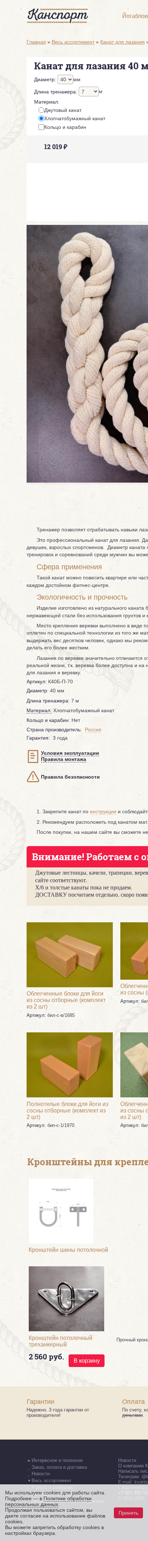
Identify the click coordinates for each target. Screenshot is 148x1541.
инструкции (103, 811)
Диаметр (45, 79)
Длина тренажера (55, 92)
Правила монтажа (63, 759)
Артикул (37, 681)
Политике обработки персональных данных (48, 1501)
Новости (127, 1460)
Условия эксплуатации (70, 753)
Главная (36, 42)
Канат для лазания (122, 42)
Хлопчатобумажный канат (74, 118)
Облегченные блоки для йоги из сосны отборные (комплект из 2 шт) (66, 1000)
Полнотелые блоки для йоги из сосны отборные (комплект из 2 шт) (67, 1110)
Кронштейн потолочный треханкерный (60, 1341)
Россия (93, 729)
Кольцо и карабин (65, 127)
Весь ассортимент (73, 42)
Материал (46, 102)
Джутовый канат (63, 110)
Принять (128, 1513)
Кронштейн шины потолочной (68, 1250)
